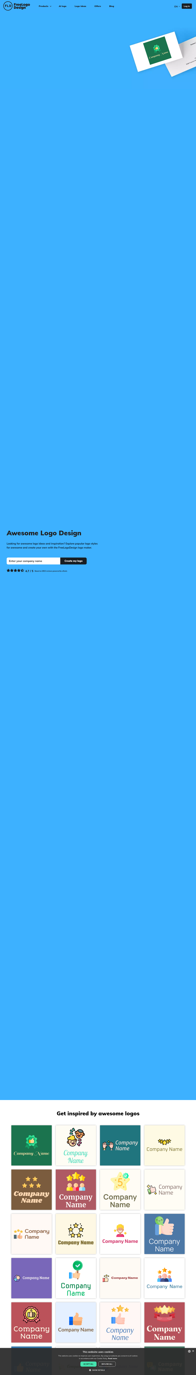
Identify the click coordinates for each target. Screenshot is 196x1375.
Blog (111, 6)
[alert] (98, 1361)
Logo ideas (80, 6)
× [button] (193, 1351)
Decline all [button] (107, 1364)
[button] (98, 1370)
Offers (97, 6)
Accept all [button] (88, 1364)
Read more (112, 1358)
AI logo (62, 6)
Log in (187, 6)
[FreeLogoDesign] (22, 6)
